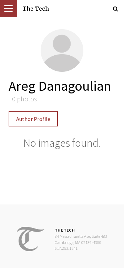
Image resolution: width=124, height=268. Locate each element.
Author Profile (33, 118)
